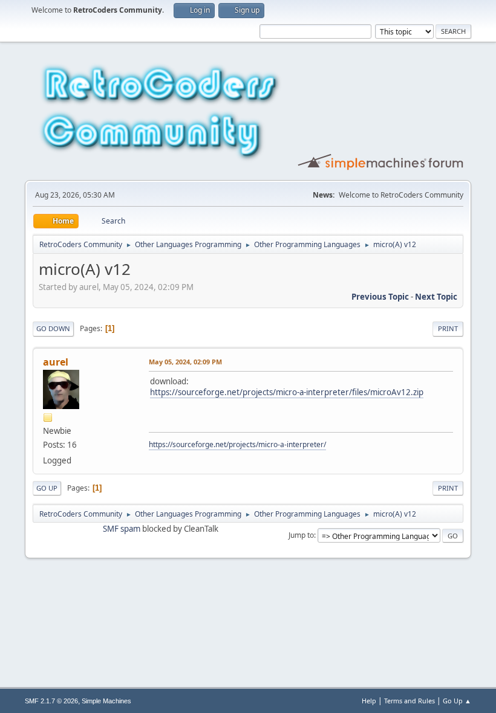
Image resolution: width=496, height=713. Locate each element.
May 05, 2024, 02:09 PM (185, 361)
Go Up (46, 487)
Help (369, 700)
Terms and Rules (409, 700)
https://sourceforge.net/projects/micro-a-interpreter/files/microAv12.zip (286, 392)
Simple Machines (106, 701)
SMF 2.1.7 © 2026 (51, 701)
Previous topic (380, 296)
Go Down (53, 328)
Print (448, 328)
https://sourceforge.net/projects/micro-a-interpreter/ (237, 444)
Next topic (436, 296)
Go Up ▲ (457, 700)
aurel (55, 362)
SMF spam (121, 528)
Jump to (301, 535)
